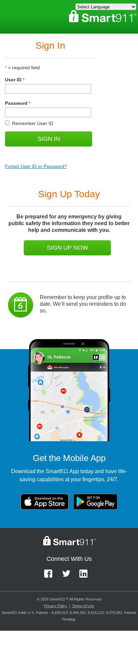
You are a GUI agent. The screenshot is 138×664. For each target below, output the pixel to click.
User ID (14, 79)
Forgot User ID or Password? (36, 166)
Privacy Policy (55, 606)
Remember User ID (29, 123)
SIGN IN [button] (49, 138)
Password (17, 103)
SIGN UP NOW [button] (67, 247)
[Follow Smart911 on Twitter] (68, 577)
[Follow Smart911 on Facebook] (50, 577)
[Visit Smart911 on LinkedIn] (85, 577)
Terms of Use (83, 606)
